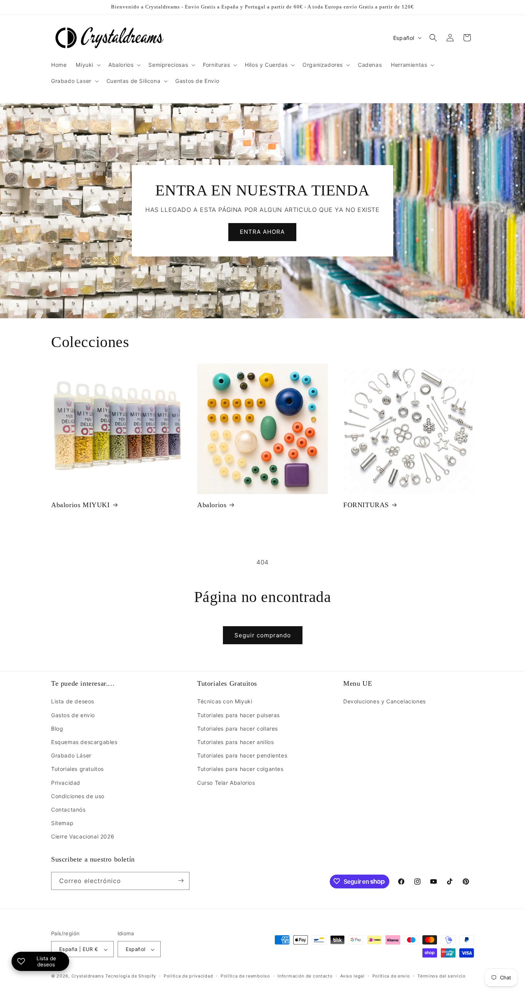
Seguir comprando (262, 635)
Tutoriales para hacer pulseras (238, 715)
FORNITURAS (366, 505)
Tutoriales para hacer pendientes (242, 755)
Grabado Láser (71, 755)
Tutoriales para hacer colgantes (240, 769)
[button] (87, 65)
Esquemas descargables (84, 742)
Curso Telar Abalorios (226, 782)
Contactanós (68, 809)
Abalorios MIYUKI (80, 505)
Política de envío (391, 976)
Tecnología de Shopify (130, 976)
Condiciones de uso (78, 796)
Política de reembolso (245, 976)
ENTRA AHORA (262, 232)
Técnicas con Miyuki (224, 701)
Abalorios (211, 505)
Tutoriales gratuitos (77, 769)
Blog (57, 728)
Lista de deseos (72, 701)
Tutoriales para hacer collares (237, 728)
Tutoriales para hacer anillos (235, 742)
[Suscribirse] (180, 881)
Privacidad (65, 782)
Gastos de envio (73, 715)
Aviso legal (352, 976)
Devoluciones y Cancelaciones (384, 701)
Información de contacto (304, 976)
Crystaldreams (87, 976)
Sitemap (62, 823)
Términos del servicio (441, 976)
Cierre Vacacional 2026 (82, 837)
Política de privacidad (188, 976)
